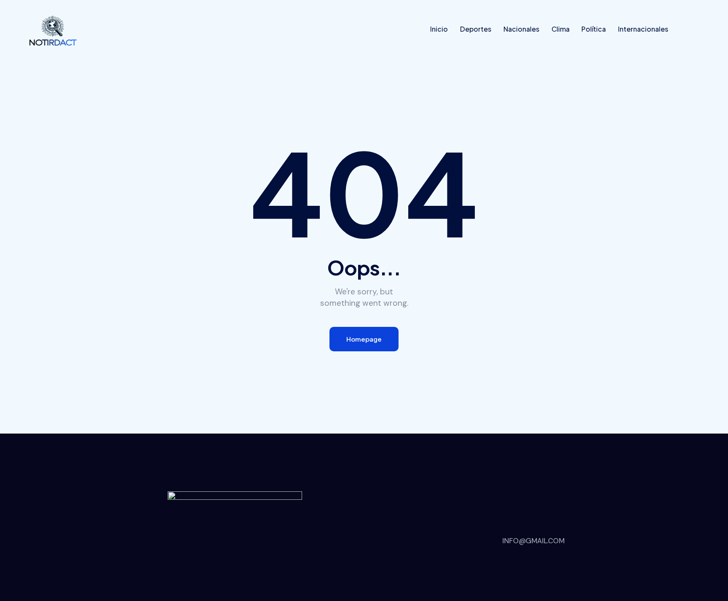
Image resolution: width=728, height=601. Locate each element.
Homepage (364, 339)
